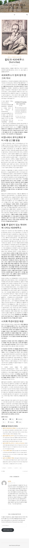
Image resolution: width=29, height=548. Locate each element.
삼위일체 (4, 468)
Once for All (14, 5)
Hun (4, 471)
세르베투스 (10, 468)
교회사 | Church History (14, 57)
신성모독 (16, 468)
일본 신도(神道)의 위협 (8, 458)
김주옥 (9, 481)
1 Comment (25, 471)
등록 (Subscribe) (7, 530)
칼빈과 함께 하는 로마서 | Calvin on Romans (14, 443)
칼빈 (21, 468)
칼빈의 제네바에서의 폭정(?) (9, 428)
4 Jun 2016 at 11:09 (11, 482)
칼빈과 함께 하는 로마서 (8, 435)
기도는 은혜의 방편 (7, 450)
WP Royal (18, 545)
